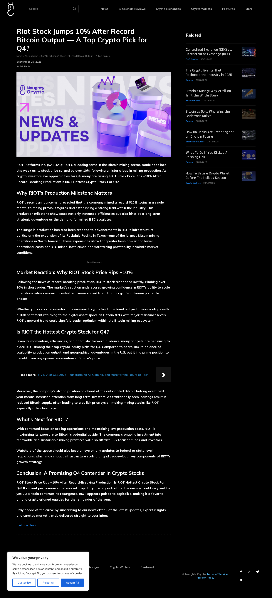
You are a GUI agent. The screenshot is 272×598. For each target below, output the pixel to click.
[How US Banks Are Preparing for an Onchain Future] (249, 135)
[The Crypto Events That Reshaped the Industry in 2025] (249, 73)
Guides (189, 80)
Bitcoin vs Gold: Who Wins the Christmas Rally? (208, 113)
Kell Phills (24, 66)
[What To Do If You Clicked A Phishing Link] (249, 155)
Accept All (72, 582)
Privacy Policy (205, 577)
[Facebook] (241, 572)
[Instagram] (249, 572)
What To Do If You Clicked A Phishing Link (206, 154)
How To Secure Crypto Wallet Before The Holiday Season (208, 175)
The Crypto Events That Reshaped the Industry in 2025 (209, 72)
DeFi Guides (192, 59)
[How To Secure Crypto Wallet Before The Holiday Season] (249, 176)
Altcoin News (31, 56)
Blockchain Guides (195, 141)
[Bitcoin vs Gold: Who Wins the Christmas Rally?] (249, 114)
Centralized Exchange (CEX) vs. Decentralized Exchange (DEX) (209, 51)
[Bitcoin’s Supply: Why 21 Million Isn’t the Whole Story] (249, 94)
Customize (24, 582)
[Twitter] (257, 572)
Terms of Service (217, 574)
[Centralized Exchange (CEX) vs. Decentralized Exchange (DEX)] (249, 52)
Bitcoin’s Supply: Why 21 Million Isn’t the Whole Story (208, 93)
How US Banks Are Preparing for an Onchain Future (210, 134)
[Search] (74, 9)
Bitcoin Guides (193, 100)
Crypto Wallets (193, 183)
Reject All (48, 582)
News (19, 56)
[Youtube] (241, 580)
